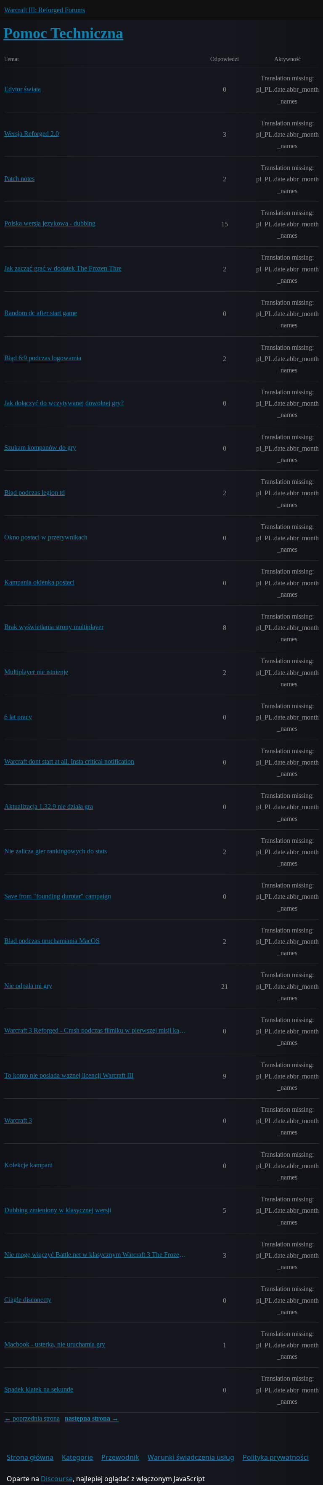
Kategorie (77, 1457)
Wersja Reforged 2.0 (31, 133)
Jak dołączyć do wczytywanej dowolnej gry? (64, 402)
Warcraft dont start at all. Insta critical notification (69, 761)
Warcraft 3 (18, 1120)
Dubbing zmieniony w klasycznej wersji (57, 1210)
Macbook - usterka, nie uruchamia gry (54, 1344)
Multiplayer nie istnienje (36, 671)
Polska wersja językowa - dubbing (49, 223)
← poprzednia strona (32, 1418)
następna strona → (92, 1418)
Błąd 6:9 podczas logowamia (42, 357)
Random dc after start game (40, 312)
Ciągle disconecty (27, 1299)
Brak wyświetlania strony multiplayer (53, 626)
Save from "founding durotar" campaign (57, 896)
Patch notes (19, 178)
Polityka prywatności (276, 1457)
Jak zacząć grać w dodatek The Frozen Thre (63, 268)
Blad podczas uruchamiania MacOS (52, 940)
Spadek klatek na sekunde (38, 1389)
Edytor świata (22, 89)
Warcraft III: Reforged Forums (44, 9)
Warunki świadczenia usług (191, 1457)
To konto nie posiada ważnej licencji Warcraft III (68, 1075)
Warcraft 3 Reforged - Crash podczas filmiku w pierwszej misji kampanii (95, 1030)
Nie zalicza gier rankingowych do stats (55, 851)
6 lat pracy (18, 716)
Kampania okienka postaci (39, 582)
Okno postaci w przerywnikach (45, 537)
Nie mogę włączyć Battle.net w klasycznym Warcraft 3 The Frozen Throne (95, 1254)
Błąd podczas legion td (34, 492)
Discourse (57, 1478)
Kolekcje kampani (28, 1165)
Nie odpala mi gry (28, 985)
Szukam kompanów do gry (40, 447)
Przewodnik (120, 1457)
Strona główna (30, 1457)
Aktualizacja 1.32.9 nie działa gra (48, 806)
